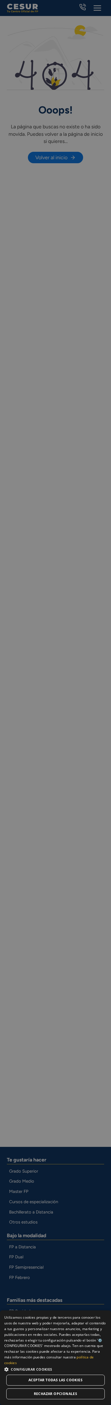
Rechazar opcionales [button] (55, 1393)
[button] (55, 1369)
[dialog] (55, 1357)
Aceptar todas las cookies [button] (55, 1380)
